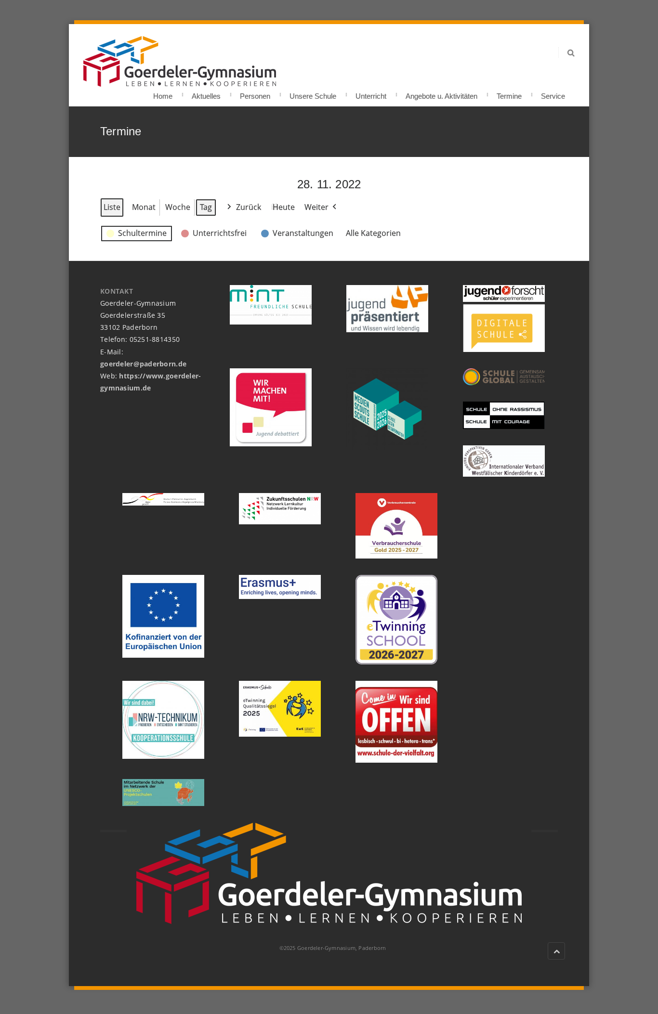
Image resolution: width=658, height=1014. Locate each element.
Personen (255, 93)
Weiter (316, 207)
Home (162, 93)
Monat (144, 207)
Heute (284, 207)
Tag (206, 207)
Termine (509, 93)
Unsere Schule (313, 93)
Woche (177, 207)
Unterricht (370, 93)
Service (553, 93)
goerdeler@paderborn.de (143, 363)
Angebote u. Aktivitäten (441, 93)
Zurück (248, 207)
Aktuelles (206, 93)
